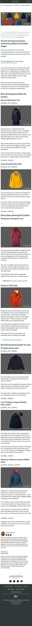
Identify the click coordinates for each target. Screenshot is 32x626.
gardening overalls (8, 525)
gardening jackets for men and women (18, 523)
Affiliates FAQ (21, 37)
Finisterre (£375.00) (15, 340)
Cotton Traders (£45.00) (20, 281)
